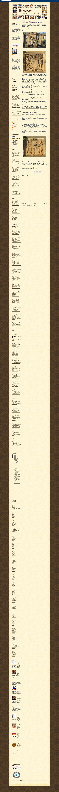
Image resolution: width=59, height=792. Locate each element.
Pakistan (13, 615)
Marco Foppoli (14, 211)
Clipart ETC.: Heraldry (15, 442)
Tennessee (13, 639)
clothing (13, 525)
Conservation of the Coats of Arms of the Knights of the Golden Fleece (16, 347)
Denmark (13, 535)
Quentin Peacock (14, 217)
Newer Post (24, 203)
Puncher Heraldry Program (16, 193)
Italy (12, 567)
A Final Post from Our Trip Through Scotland (17, 467)
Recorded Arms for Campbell (16, 301)
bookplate (13, 516)
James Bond (14, 568)
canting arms (14, 520)
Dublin (13, 537)
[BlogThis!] (36, 172)
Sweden (13, 636)
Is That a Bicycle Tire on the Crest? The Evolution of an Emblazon (16, 101)
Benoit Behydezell (14, 202)
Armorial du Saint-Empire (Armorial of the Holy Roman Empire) (16, 245)
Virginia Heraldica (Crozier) (16, 315)
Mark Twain (13, 585)
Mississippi (13, 592)
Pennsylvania (14, 617)
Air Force (13, 506)
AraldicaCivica (14, 158)
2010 (14, 500)
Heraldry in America (15, 174)
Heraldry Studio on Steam (15, 443)
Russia (13, 622)
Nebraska (13, 599)
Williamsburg (14, 654)
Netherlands (14, 600)
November (15, 459)
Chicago (13, 521)
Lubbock (13, 581)
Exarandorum (15, 136)
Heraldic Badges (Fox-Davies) (16, 426)
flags (13, 546)
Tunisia (13, 644)
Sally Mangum (14, 219)
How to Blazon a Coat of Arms (16, 362)
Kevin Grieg (13, 208)
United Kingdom (14, 645)
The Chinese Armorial (15, 309)
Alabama (13, 507)
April (14, 488)
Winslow (13, 655)
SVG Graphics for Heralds (16, 445)
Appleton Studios (14, 87)
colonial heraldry (14, 528)
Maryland (13, 586)
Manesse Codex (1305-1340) (16, 291)
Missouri (13, 593)
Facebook (13, 78)
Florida (13, 548)
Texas (13, 640)
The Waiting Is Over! (17, 471)
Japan (13, 570)
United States (14, 647)
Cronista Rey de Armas (15, 530)
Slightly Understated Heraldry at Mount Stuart (17, 487)
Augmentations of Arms (15, 97)
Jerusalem (13, 571)
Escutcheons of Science (15, 271)
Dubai (13, 536)
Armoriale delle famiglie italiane (16, 255)
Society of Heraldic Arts (15, 220)
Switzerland (13, 637)
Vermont (13, 648)
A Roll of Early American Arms (16, 230)
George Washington (15, 551)
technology (13, 638)
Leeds (13, 576)
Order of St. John (14, 612)
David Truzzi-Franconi (15, 207)
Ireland (13, 566)
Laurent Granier (14, 209)
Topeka (13, 643)
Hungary (13, 563)
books (13, 517)
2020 (14, 455)
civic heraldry (14, 523)
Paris (13, 616)
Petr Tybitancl (14, 216)
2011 (14, 499)
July (14, 463)
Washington (13, 651)
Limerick (13, 577)
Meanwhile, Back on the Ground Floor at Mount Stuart (17, 484)
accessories (14, 504)
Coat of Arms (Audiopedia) (16, 342)
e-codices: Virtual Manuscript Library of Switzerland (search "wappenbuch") (16, 269)
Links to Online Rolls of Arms (16, 288)
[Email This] (34, 172)
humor (13, 562)
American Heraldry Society (16, 508)
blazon (13, 515)
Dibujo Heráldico (15, 134)
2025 (14, 450)
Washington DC (14, 652)
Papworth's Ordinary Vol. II (16, 300)
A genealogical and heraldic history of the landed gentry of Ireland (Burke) (16, 406)
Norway (13, 609)
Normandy (13, 607)
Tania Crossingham (15, 223)
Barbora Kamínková (15, 201)
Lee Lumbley (14, 210)
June (14, 464)
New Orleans (14, 604)
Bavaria (13, 512)
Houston (13, 560)
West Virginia (14, 653)
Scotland (13, 623)
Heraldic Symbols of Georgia (16, 427)
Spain (13, 630)
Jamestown (13, 569)
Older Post (45, 203)
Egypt (13, 540)
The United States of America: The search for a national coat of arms (16, 111)
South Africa (14, 628)
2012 (14, 498)
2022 (14, 453)
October (15, 460)
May (14, 465)
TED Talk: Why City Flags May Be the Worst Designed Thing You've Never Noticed (16, 374)
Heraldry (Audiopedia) (15, 355)
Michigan (13, 590)
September (15, 461)
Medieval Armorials (14, 294)
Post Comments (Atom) (31, 205)
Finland (13, 545)
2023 (14, 452)
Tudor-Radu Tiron (14, 224)
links (12, 578)
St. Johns (13, 632)
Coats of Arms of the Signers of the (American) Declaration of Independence (16, 344)
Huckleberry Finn (14, 561)
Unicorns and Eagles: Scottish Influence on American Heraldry (16, 388)
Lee (12, 575)
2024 (14, 451)
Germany (13, 553)
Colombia (13, 527)
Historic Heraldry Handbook (16, 430)
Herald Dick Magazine (16, 138)
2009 (14, 501)
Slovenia (13, 627)
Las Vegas (13, 574)
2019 (14, 456)
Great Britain (14, 555)
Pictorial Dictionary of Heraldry (16, 444)
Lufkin (13, 582)
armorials (13, 509)
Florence (13, 547)
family (13, 544)
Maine (13, 583)
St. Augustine (14, 631)
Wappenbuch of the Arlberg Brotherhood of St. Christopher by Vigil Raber (16, 325)
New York (13, 605)
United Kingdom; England (15, 646)
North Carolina (14, 608)
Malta (13, 584)
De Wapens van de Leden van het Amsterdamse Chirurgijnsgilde (16, 166)
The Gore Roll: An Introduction (16, 109)
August (15, 462)
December (15, 458)
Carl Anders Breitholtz (15, 204)
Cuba (13, 532)
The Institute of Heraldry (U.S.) (16, 333)
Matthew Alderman (14, 212)
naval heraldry (14, 597)
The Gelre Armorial (14, 310)
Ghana (13, 554)
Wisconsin (13, 656)
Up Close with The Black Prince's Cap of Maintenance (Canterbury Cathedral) (16, 392)
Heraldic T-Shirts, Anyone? (18, 715)
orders (13, 613)
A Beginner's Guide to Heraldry (16, 152)
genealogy (13, 550)
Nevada (13, 601)
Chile (13, 522)
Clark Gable (14, 524)
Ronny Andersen (14, 218)
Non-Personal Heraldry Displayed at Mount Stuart (17, 479)
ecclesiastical (14, 538)
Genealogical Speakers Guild (16, 77)
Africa (13, 505)
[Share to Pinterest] (40, 172)
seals (13, 624)
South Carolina (14, 629)
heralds (13, 558)
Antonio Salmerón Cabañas (16, 200)
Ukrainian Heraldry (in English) (16, 314)
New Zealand (14, 606)
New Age (13, 602)
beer (12, 513)
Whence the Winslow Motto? (16, 117)
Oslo (13, 614)
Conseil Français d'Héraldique (16, 265)
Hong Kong (13, 559)
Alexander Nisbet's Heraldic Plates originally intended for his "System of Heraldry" (16, 232)
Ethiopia (13, 543)
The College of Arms (15, 375)
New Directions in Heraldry (16, 104)
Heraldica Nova (15, 140)
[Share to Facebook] (39, 172)
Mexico (13, 589)
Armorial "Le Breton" (15, 241)
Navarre (13, 598)
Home (35, 203)
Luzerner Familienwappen (15, 290)
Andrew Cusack (15, 125)
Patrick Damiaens (14, 215)
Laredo (13, 573)
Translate (19, 46)
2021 (14, 454)
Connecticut (14, 529)
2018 (14, 457)
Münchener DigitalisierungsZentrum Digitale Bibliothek (15, 296)
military (13, 591)
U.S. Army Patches (15, 334)
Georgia (13, 552)
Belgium (13, 514)
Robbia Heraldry (14, 431)
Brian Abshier (14, 203)
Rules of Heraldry (14, 679)
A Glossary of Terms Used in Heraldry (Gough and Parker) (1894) (16, 408)
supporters (13, 635)
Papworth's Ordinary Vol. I (15, 299)
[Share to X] (37, 172)
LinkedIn (13, 79)
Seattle (13, 625)
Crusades (13, 531)
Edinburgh (13, 539)
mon (12, 594)
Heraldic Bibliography (15, 169)
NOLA (18, 743)
